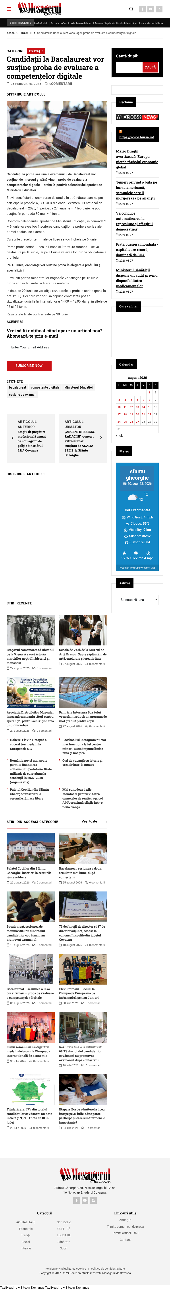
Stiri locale (64, 1222)
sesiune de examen (22, 394)
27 (137, 421)
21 (143, 414)
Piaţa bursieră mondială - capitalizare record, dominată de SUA (137, 249)
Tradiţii (25, 1235)
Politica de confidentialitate (108, 1268)
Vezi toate (89, 821)
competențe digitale (45, 387)
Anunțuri (125, 1220)
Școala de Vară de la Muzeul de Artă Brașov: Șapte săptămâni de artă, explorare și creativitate (85, 23)
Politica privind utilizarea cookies (65, 1268)
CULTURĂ (63, 1229)
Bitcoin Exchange (32, 1287)
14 (143, 407)
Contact (125, 1239)
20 (137, 414)
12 (131, 407)
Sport (64, 1248)
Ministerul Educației (78, 387)
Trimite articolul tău (125, 1233)
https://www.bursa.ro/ (136, 137)
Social (26, 1242)
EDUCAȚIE (25, 33)
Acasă (11, 33)
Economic (26, 1229)
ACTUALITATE (25, 1222)
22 (149, 414)
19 (131, 414)
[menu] (9, 9)
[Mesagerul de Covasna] (39, 9)
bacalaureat (17, 387)
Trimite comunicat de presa (125, 1226)
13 (137, 407)
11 (125, 407)
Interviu (26, 1248)
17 (119, 414)
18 (125, 414)
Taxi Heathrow (10, 1287)
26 (131, 421)
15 (149, 407)
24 (119, 421)
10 (119, 407)
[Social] (142, 9)
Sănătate (64, 1242)
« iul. (119, 436)
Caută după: (127, 56)
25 (125, 421)
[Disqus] (57, 536)
